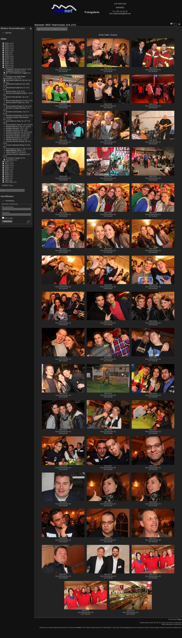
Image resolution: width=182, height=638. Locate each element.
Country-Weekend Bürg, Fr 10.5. (18, 145)
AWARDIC (120, 8)
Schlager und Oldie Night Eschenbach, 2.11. (14, 77)
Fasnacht (9, 160)
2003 (7, 178)
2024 (7, 47)
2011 (7, 163)
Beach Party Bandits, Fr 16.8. (17, 101)
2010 (7, 165)
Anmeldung (9, 201)
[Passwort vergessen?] (28, 222)
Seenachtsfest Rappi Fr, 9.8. (16, 106)
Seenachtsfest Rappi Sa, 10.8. (17, 102)
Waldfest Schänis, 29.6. (15, 130)
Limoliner (78, 627)
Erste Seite (104, 35)
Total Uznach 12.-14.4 (14, 152)
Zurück (114, 35)
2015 (7, 63)
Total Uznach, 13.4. (13, 150)
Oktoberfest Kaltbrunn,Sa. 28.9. (18, 84)
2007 (7, 171)
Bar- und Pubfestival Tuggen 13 (18, 73)
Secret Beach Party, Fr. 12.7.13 (17, 125)
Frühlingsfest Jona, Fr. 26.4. (16, 149)
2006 (7, 173)
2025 (7, 45)
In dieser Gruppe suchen (54, 29)
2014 (7, 65)
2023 (7, 49)
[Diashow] (179, 24)
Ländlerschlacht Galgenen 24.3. (18, 154)
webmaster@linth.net (122, 14)
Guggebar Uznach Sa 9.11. (16, 69)
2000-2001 (9, 182)
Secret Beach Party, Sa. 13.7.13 (18, 121)
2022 (7, 51)
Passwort (5, 212)
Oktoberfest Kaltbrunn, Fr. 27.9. (18, 88)
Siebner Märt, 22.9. (13, 91)
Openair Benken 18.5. (14, 139)
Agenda (8, 33)
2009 (7, 167)
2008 (7, 169)
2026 (7, 43)
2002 (7, 180)
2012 (7, 162)
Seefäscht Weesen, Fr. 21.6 (16, 134)
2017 (7, 60)
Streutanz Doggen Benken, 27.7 (18, 108)
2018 (7, 58)
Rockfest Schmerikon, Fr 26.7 (17, 115)
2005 (7, 175)
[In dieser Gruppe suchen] (171, 23)
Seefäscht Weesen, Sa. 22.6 (17, 132)
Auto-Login (8, 218)
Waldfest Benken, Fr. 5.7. (15, 128)
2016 (7, 62)
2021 (7, 52)
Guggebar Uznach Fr (14, 71)
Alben (4, 39)
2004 (7, 176)
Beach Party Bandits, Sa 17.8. (17, 97)
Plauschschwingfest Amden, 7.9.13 (19, 93)
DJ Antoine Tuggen (13, 158)
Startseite (39, 25)
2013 (7, 67)
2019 (7, 56)
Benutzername (8, 207)
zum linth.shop (120, 4)
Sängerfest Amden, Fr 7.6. (16, 138)
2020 (7, 54)
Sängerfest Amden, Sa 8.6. (16, 136)
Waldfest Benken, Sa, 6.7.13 (17, 126)
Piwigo (179, 619)
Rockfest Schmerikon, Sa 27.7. (17, 112)
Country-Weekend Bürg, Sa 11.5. (18, 141)
